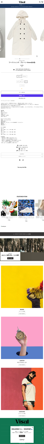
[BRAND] (22, 287)
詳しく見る (10, 258)
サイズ (22, 79)
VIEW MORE (22, 313)
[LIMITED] (22, 338)
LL (26, 81)
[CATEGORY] (22, 389)
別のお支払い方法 (22, 98)
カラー (22, 74)
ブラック (24, 76)
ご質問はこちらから (22, 156)
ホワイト (19, 76)
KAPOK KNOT (22, 60)
